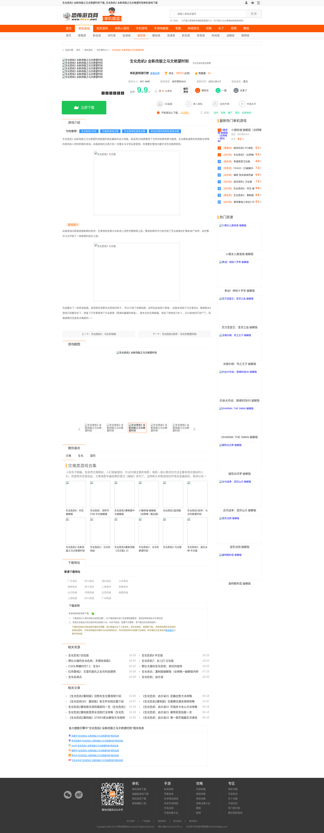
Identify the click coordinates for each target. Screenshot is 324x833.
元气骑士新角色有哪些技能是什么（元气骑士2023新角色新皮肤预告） (213, 21)
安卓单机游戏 (171, 798)
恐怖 (223, 112)
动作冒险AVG (103, 50)
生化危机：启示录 (152, 677)
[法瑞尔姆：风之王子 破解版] (240, 346)
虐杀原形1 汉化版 (243, 181)
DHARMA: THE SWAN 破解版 (239, 437)
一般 (224, 90)
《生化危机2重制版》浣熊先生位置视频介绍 (94, 696)
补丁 (221, 28)
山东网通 (72, 592)
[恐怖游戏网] (80, 17)
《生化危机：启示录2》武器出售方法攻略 (167, 696)
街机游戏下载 (139, 798)
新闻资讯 (193, 28)
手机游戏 (141, 28)
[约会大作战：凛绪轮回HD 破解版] (240, 383)
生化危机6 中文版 (152, 655)
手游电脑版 (161, 28)
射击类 (97, 35)
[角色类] (227, 161)
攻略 (209, 28)
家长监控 (177, 821)
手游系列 (233, 794)
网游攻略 (201, 794)
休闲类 (216, 35)
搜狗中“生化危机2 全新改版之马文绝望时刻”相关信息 (95, 750)
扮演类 (127, 35)
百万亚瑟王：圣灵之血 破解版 (240, 327)
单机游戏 (84, 28)
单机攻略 (201, 798)
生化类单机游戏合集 (134, 131)
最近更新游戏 (235, 812)
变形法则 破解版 (239, 547)
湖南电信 (72, 586)
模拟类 (156, 35)
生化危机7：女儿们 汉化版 (158, 660)
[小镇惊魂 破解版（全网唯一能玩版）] (224, 135)
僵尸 (230, 112)
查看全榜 (155, 73)
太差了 (243, 90)
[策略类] (227, 148)
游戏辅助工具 (139, 803)
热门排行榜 (234, 808)
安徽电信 (123, 586)
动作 (216, 112)
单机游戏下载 (139, 789)
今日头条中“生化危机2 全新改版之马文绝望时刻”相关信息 (97, 760)
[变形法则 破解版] (240, 529)
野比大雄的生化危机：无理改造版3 (89, 660)
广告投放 (146, 821)
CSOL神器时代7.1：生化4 (84, 666)
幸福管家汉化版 (242, 161)
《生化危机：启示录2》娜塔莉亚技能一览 (167, 712)
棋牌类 (245, 35)
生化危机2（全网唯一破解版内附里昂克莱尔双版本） (244, 154)
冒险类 (141, 35)
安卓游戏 (168, 789)
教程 (246, 28)
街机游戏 (102, 28)
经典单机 (246, 112)
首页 (69, 28)
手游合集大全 (171, 812)
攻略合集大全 (203, 803)
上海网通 (72, 598)
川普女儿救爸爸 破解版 (239, 254)
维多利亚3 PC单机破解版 (243, 148)
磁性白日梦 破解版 (239, 473)
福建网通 (123, 592)
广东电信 (72, 581)
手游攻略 (201, 789)
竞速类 (171, 35)
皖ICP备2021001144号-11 (170, 827)
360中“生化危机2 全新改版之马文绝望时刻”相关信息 (94, 746)
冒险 (237, 112)
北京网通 (106, 592)
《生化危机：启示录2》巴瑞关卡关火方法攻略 (169, 706)
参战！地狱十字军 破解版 (239, 290)
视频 (234, 28)
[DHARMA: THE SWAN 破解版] (240, 419)
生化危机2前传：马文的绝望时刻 (179, 334)
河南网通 (89, 592)
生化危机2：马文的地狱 (103, 334)
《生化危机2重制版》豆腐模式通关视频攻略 (168, 701)
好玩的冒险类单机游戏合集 (165, 131)
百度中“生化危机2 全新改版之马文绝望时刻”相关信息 (95, 736)
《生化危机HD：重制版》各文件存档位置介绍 (96, 701)
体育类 (201, 35)
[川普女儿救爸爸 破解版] (240, 236)
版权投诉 (162, 821)
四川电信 (89, 581)
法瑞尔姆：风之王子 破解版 (239, 364)
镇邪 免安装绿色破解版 (243, 175)
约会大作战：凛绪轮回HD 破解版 (240, 400)
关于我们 (131, 821)
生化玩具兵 (75, 677)
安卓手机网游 (171, 803)
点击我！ (185, 112)
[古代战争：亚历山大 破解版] (240, 493)
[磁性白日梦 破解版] (240, 456)
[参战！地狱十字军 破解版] (240, 273)
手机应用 (168, 808)
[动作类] (227, 154)
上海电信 (106, 586)
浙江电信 (89, 586)
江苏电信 (123, 581)
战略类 (230, 35)
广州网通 (106, 598)
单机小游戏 (122, 28)
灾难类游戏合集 (110, 131)
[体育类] (227, 168)
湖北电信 (106, 581)
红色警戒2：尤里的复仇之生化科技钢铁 (92, 671)
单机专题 (233, 789)
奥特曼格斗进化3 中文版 (244, 202)
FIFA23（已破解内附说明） (243, 168)
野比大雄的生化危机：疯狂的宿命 (162, 666)
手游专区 (233, 803)
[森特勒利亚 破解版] (240, 566)
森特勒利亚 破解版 (239, 583)
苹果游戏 (168, 794)
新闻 (198, 812)
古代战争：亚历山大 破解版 (239, 510)
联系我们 (170, 630)
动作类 (112, 35)
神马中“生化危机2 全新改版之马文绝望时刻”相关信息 (95, 755)
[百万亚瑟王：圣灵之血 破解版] (240, 310)
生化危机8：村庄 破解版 (244, 188)
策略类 (82, 35)
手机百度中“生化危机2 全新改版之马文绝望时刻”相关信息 (97, 741)
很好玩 (205, 90)
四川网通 (89, 598)
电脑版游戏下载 (140, 794)
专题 (178, 28)
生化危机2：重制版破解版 (244, 195)
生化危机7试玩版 (78, 655)
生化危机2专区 (89, 131)
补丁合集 (233, 798)
